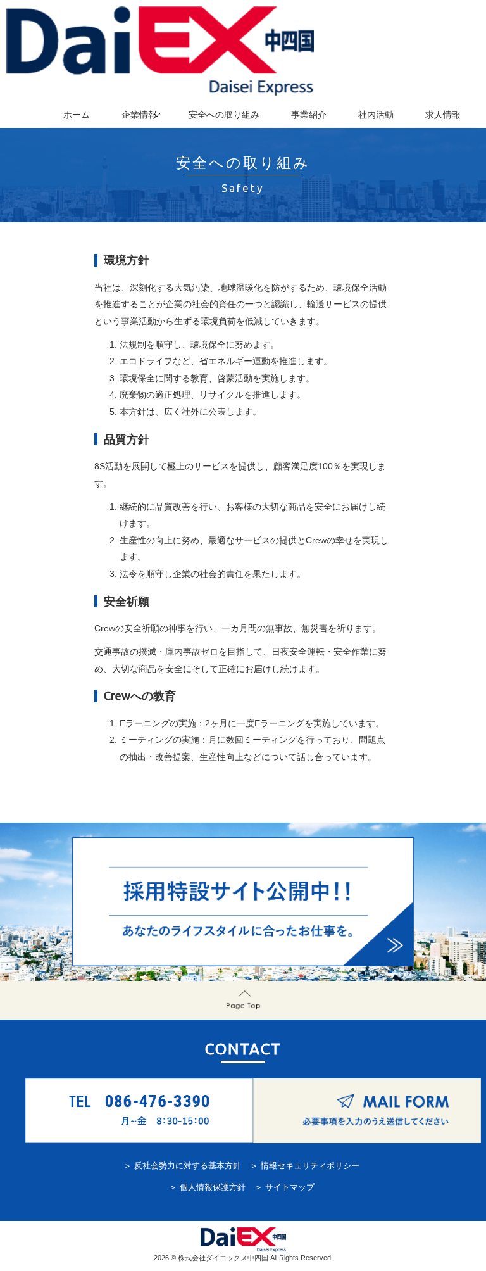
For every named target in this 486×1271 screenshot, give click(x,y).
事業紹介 (309, 115)
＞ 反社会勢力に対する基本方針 (182, 1165)
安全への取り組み (224, 115)
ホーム (76, 115)
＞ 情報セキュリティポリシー (304, 1165)
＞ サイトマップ (284, 1187)
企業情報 (139, 115)
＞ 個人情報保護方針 (207, 1187)
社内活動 (376, 115)
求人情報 (443, 115)
